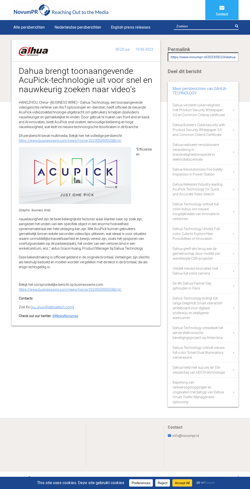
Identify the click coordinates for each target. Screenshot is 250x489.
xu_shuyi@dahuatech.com (52, 307)
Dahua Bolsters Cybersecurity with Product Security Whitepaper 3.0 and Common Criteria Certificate (199, 130)
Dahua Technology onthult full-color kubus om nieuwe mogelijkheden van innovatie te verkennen (196, 211)
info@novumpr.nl (186, 436)
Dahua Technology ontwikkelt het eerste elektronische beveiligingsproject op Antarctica (198, 333)
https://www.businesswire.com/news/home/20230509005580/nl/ (70, 141)
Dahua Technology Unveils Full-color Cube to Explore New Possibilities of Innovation (196, 234)
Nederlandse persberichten (77, 27)
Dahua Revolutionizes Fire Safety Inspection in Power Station (198, 171)
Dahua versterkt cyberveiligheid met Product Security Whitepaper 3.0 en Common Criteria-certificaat (199, 110)
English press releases (130, 27)
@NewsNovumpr (65, 316)
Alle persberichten (29, 27)
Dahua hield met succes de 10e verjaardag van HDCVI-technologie (199, 370)
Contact (222, 14)
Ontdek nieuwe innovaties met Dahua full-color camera (195, 271)
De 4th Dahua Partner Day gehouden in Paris (192, 285)
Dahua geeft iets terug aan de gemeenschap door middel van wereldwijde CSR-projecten (196, 253)
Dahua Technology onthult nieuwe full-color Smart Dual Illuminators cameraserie (199, 352)
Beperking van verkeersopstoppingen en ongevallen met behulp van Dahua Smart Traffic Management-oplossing (198, 392)
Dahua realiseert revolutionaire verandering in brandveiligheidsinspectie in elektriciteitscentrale (196, 152)
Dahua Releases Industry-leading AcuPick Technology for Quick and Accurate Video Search (197, 189)
